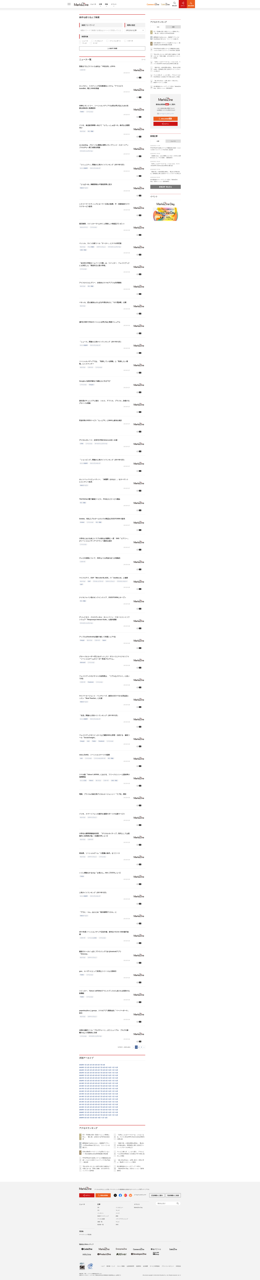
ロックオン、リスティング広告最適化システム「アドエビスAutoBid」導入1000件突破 (101, 87)
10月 (109, 1067)
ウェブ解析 (91, 247)
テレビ (117, 1221)
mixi (88, 741)
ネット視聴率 (84, 168)
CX (98, 1210)
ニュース (93, 4)
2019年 (81, 1083)
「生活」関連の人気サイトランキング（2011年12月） (99, 715)
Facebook (90, 682)
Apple (104, 640)
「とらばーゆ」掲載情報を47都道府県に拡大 (95, 184)
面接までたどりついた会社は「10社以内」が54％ (97, 66)
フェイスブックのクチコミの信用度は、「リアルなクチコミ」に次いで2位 (104, 677)
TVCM (82, 876)
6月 (99, 1065)
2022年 (81, 1075)
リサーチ (130, 41)
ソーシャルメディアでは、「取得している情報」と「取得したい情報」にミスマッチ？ (103, 362)
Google (82, 640)
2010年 (81, 1107)
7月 (101, 1065)
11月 (113, 1067)
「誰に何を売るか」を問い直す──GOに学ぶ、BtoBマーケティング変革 (130, 1161)
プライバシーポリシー (168, 1266)
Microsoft (82, 662)
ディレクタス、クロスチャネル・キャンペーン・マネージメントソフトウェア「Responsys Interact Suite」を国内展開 (104, 618)
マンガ (84, 43)
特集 (106, 4)
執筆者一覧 (101, 1224)
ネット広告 (83, 780)
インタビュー (98, 41)
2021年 (81, 1078)
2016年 (81, 1091)
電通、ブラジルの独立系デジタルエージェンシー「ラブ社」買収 (102, 794)
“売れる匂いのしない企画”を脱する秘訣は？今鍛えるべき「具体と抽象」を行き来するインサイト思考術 (96, 1168)
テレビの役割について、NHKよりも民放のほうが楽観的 (99, 558)
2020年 (81, 1081)
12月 (116, 1067)
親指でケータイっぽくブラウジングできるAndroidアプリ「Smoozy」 (100, 952)
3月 (91, 1065)
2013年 (81, 1099)
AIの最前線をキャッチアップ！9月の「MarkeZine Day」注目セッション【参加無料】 (130, 1168)
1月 (85, 1065)
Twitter (82, 111)
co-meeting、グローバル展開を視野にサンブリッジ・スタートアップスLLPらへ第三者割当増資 (103, 146)
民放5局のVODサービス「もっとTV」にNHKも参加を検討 (100, 420)
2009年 (81, 1110)
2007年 (81, 1115)
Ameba (82, 522)
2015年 (81, 1094)
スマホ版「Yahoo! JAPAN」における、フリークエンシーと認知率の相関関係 (104, 775)
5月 (96, 1065)
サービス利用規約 (155, 1266)
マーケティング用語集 (85, 1234)
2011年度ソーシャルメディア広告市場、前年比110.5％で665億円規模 (104, 933)
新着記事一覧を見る (165, 187)
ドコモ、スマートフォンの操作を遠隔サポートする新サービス (102, 814)
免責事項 (138, 1266)
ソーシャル (90, 111)
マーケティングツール (86, 151)
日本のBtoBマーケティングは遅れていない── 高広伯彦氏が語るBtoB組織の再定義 (96, 1152)
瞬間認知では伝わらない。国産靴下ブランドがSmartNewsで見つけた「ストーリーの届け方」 (96, 1145)
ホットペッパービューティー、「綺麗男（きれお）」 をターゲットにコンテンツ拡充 (103, 480)
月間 (173, 27)
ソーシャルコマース (99, 758)
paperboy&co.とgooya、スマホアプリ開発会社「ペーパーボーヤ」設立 (104, 1011)
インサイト (101, 1213)
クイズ (95, 43)
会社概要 (145, 1266)
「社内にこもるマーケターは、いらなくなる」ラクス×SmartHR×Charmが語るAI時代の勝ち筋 (130, 1137)
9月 (106, 1067)
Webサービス (84, 188)
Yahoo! (91, 780)
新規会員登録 (166, 119)
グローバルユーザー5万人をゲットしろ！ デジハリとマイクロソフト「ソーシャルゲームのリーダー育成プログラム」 (104, 657)
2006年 (81, 1118)
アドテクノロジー (122, 581)
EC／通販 (90, 131)
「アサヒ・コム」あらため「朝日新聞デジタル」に (98, 912)
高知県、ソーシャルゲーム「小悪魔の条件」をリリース (99, 853)
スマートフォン (101, 247)
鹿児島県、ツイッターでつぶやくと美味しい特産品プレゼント (102, 223)
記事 (100, 4)
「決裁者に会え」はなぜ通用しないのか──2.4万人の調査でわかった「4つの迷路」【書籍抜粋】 (165, 156)
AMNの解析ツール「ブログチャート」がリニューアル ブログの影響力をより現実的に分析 (103, 1031)
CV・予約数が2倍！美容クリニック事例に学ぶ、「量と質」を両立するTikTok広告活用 (95, 1137)
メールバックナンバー (167, 114)
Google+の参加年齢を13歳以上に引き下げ (94, 381)
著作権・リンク (111, 1266)
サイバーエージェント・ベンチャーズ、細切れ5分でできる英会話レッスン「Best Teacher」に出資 (104, 697)
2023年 (81, 1073)
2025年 (81, 1067)
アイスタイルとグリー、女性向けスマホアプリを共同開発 (100, 282)
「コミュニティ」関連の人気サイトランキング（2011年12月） (102, 164)
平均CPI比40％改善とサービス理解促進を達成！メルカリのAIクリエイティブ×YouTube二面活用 (96, 1160)
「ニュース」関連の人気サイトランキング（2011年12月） (100, 341)
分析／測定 (83, 250)
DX (98, 1207)
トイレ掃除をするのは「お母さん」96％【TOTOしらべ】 (100, 873)
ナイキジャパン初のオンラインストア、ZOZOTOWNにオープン (102, 597)
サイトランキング (95, 168)
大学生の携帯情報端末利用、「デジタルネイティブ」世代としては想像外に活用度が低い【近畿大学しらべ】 (104, 834)
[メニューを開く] (69, 4)
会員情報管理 (130, 1266)
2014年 (81, 1096)
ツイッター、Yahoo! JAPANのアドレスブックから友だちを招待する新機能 (104, 992)
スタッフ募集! (121, 1266)
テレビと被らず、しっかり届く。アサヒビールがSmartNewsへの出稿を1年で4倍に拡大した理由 (131, 1153)
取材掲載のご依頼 (173, 1195)
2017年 (81, 1088)
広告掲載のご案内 (157, 1195)
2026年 (81, 1065)
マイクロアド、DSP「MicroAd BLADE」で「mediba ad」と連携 (103, 578)
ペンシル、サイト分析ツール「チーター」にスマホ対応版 (100, 243)
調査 (117, 1216)
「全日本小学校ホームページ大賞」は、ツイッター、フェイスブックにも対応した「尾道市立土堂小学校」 (104, 264)
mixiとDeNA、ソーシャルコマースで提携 (94, 755)
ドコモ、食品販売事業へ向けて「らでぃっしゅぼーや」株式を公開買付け (104, 126)
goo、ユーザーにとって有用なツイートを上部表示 (97, 971)
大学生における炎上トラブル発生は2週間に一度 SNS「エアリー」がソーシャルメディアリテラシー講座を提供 (104, 539)
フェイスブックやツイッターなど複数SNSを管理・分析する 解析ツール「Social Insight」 (104, 736)
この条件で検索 (112, 48)
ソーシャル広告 (92, 938)
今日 (158, 27)
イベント (114, 4)
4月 (93, 1065)
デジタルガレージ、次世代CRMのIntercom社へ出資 (98, 440)
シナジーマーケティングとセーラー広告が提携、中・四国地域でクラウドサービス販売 (104, 205)
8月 (104, 1065)
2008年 (81, 1112)
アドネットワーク (98, 581)
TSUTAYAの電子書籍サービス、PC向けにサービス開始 (99, 499)
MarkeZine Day (138, 1207)
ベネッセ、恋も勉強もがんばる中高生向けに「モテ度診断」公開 (102, 302)
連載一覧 (100, 1221)
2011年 (81, 1104)
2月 (88, 1065)
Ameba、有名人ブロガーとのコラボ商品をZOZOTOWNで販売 (102, 518)
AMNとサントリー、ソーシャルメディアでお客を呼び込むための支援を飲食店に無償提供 (103, 106)
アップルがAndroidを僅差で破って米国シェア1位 (97, 636)
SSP (81, 584)
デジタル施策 (101, 1219)
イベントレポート (115, 41)
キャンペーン (84, 227)
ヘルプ (103, 1266)
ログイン (166, 124)
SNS (117, 1224)
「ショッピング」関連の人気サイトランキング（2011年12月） (102, 459)
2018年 (81, 1086)
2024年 (81, 1070)
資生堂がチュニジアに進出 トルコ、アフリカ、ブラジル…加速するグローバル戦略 (104, 401)
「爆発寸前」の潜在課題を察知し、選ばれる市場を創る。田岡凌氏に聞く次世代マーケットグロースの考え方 (130, 1145)
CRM (81, 443)
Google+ (91, 384)
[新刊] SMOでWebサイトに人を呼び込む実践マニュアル (99, 322)
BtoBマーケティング (103, 1216)
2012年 (81, 1102)
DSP (89, 581)
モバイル (82, 131)
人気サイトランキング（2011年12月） (93, 892)
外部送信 (178, 1266)
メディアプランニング (122, 1219)
